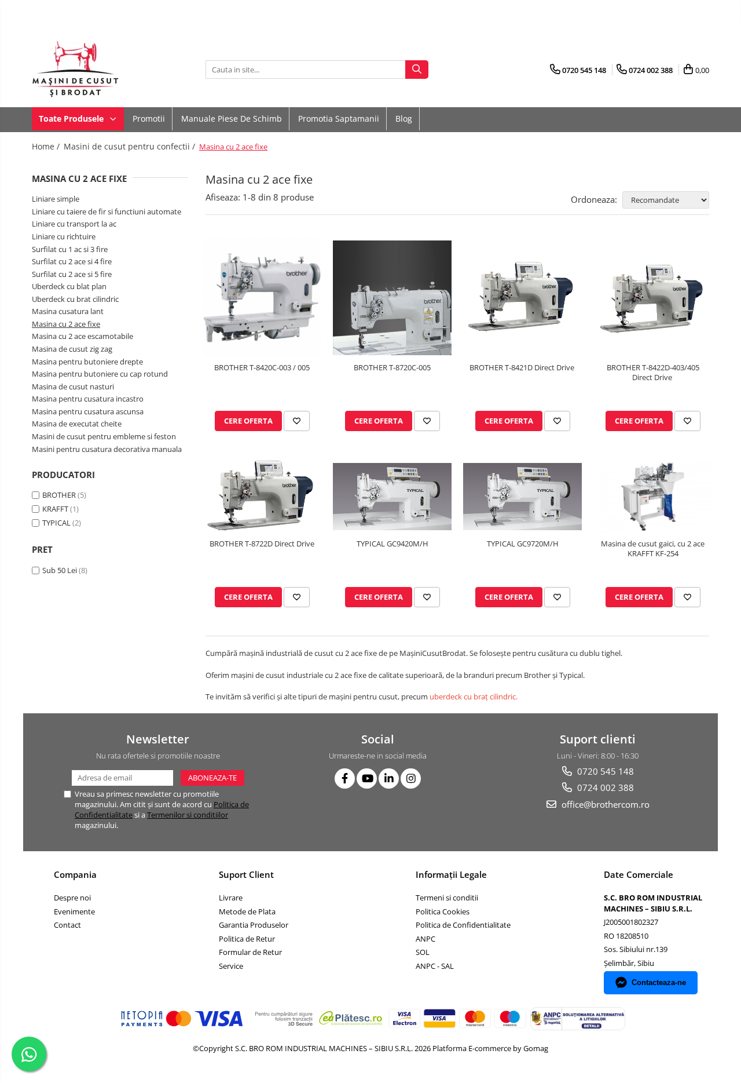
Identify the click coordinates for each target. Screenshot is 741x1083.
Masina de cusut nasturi (73, 386)
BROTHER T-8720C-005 (392, 368)
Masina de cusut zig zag (72, 349)
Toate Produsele (72, 118)
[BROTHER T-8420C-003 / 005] (262, 297)
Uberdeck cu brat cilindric (75, 299)
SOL (423, 952)
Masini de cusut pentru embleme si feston (104, 436)
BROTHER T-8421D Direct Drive (522, 368)
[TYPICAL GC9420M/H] (392, 496)
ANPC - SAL (435, 966)
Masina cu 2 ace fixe (66, 324)
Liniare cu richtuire (64, 236)
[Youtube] (367, 778)
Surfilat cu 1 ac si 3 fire (70, 249)
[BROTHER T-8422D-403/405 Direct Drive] (652, 298)
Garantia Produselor (253, 925)
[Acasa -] (90, 70)
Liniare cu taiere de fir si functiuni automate (106, 211)
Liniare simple (55, 199)
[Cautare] (416, 69)
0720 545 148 (604, 771)
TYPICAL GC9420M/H (392, 544)
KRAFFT (55, 509)
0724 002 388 (604, 787)
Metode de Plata (247, 911)
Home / (47, 146)
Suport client (246, 874)
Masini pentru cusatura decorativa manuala (107, 449)
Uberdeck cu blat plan (69, 286)
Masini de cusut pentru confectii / (130, 146)
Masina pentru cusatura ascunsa (88, 411)
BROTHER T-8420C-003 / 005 (262, 368)
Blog (403, 118)
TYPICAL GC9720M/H (523, 544)
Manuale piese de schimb (231, 118)
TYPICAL (56, 522)
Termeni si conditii (447, 897)
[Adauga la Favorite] (297, 421)
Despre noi (72, 897)
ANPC (425, 939)
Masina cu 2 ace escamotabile (82, 336)
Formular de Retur (250, 952)
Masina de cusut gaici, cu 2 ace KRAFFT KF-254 (653, 549)
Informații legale (451, 874)
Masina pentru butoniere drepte (87, 361)
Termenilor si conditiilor (187, 814)
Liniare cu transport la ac (74, 223)
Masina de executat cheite (77, 423)
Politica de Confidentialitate (463, 925)
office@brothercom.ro (604, 804)
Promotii (149, 118)
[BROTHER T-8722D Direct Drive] (262, 496)
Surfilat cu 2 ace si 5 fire (72, 274)
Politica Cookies (442, 911)
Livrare (231, 897)
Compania (75, 874)
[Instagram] (411, 778)
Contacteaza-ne (659, 982)
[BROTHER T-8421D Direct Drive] (522, 297)
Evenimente (74, 911)
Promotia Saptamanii (338, 118)
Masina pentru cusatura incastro (88, 398)
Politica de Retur (247, 939)
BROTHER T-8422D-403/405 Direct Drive (653, 372)
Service (231, 966)
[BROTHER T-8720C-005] (392, 297)
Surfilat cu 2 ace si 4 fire (72, 261)
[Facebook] (345, 778)
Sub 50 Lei (59, 570)
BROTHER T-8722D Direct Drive (262, 544)
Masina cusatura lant (68, 311)
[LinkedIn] (389, 778)
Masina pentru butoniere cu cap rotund (100, 374)
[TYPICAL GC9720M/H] (522, 496)
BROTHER (59, 495)
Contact (67, 925)
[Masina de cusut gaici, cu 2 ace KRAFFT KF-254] (652, 497)
